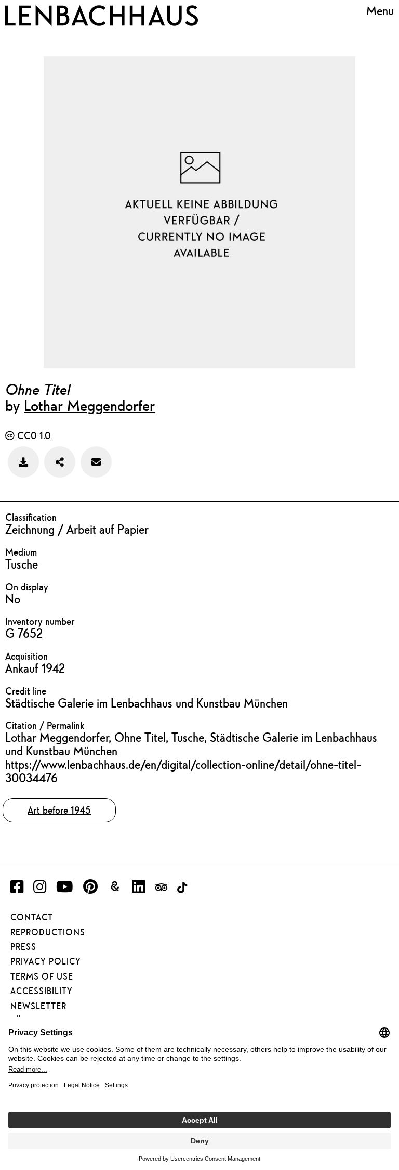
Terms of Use (41, 976)
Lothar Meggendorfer (89, 405)
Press (23, 947)
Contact (31, 917)
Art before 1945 (59, 810)
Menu (380, 11)
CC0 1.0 (33, 435)
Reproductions (47, 932)
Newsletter (38, 1006)
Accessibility (41, 991)
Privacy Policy (45, 961)
